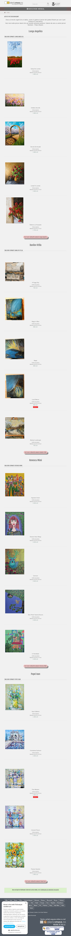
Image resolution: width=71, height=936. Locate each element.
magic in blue (35, 321)
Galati (36, 903)
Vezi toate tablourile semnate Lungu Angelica (35, 237)
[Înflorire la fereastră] (14, 210)
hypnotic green (35, 497)
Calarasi (61, 900)
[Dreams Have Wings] (14, 522)
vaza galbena (35, 711)
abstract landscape (35, 440)
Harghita (53, 903)
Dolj (32, 903)
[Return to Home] (5, 12)
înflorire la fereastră (35, 224)
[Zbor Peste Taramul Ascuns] (14, 600)
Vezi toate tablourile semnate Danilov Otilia (35, 452)
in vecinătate (35, 653)
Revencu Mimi (35, 460)
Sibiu (62, 905)
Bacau (15, 900)
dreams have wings (35, 536)
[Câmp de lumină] (14, 54)
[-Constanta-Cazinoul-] (14, 736)
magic (35, 360)
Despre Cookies (34, 912)
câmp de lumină (35, 68)
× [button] (25, 903)
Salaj (50, 905)
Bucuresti (49, 900)
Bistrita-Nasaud (28, 900)
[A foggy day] (14, 268)
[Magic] (14, 346)
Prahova (45, 905)
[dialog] (15, 917)
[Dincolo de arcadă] (14, 132)
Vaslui (31, 908)
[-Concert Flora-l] (14, 816)
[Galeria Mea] (13, 3)
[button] (14, 930)
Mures (30, 905)
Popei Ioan (35, 673)
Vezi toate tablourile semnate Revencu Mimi (35, 666)
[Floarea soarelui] (14, 855)
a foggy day (35, 282)
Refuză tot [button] (21, 926)
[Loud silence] (14, 385)
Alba (6, 900)
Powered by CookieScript (14, 932)
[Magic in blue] (14, 307)
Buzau (55, 900)
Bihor (20, 900)
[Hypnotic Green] (14, 483)
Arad (11, 900)
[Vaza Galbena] (14, 697)
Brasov (43, 900)
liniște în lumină (35, 185)
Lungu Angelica (35, 31)
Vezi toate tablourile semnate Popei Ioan (35, 881)
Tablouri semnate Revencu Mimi (13, 465)
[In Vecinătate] (14, 639)
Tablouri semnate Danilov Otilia (13, 250)
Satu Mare (56, 905)
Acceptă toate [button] (9, 926)
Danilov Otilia (35, 245)
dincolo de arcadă (35, 146)
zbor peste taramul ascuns (35, 614)
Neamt (35, 905)
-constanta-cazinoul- (35, 750)
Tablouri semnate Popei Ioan (12, 679)
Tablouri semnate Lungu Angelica (13, 37)
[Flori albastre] (14, 775)
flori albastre (35, 789)
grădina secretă (35, 107)
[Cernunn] (14, 561)
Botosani (36, 900)
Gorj (47, 903)
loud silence (35, 399)
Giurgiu (42, 903)
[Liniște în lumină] (14, 171)
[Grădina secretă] (14, 93)
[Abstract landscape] (14, 426)
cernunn (35, 575)
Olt (40, 905)
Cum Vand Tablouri (42, 912)
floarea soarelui (35, 869)
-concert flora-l (35, 830)
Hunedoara (60, 903)
